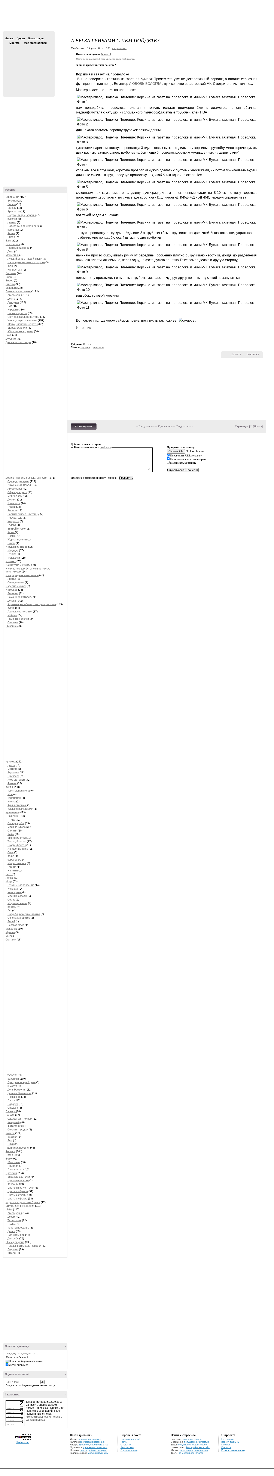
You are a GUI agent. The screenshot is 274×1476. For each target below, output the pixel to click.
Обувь (11, 1224)
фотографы (192, 1447)
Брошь (11, 204)
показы (11, 906)
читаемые (203, 1442)
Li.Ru (10, 1144)
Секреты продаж (17, 1129)
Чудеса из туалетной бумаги (23, 1202)
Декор (11, 1216)
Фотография (15, 1125)
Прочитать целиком (87, 58)
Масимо (7, 43)
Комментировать (83, 426)
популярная (186, 1450)
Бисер (11, 236)
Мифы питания (16, 863)
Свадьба (12, 1107)
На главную (227, 1439)
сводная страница (191, 1439)
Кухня (11, 607)
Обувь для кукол (17, 492)
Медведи (12, 550)
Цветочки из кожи (18, 1180)
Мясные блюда (16, 827)
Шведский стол (16, 837)
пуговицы (13, 229)
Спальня (12, 622)
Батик (9, 240)
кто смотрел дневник (38, 1416)
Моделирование (17, 903)
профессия (98, 1442)
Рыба (10, 834)
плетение (98, 347)
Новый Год (14, 1096)
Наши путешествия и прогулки (26, 262)
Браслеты (13, 211)
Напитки (12, 870)
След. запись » (184, 426)
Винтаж (10, 284)
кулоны (11, 222)
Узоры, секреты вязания (22, 320)
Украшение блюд (17, 848)
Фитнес (11, 783)
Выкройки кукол (16, 528)
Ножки (11, 543)
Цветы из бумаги (17, 1191)
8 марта (12, 1086)
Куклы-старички (17, 805)
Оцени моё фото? (130, 1439)
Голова (11, 525)
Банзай (12, 207)
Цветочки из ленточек (20, 1187)
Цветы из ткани (16, 1194)
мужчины (103, 1453)
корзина (85, 347)
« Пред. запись (145, 426)
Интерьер (12, 589)
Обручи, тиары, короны (21, 215)
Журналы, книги (17, 539)
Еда (9, 306)
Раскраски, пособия (18, 1147)
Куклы (9, 787)
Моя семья (12, 255)
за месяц (184, 1453)
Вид (238, 4)
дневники (84, 1444)
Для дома (13, 302)
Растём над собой (18, 247)
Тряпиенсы (14, 797)
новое (203, 1444)
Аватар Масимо (28, 68)
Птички (11, 554)
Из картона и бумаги (18, 565)
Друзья (21, 38)
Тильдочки (13, 557)
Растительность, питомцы (23, 514)
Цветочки (11, 1173)
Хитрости (13, 521)
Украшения (12, 197)
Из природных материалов (22, 575)
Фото (9, 1158)
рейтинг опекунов (97, 1450)
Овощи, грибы (15, 823)
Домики (11, 499)
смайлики (105, 447)
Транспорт (13, 503)
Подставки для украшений (23, 226)
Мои (10, 794)
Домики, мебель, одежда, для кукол (27, 477)
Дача (9, 335)
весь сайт (204, 1447)
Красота (11, 761)
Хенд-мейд (14, 1122)
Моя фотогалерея (35, 42)
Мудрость (11, 928)
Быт (9, 1140)
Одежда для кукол (18, 481)
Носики (11, 535)
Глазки (11, 506)
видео (27, 1353)
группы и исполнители (95, 1447)
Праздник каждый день (21, 1082)
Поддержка (233, 4)
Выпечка (12, 816)
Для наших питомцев (18, 342)
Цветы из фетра (17, 1198)
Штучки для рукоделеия (20, 1205)
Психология (13, 244)
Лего (9, 874)
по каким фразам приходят (44, 1418)
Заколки (12, 1136)
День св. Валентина (19, 1093)
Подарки (12, 1104)
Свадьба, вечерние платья (23, 914)
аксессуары (14, 892)
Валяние (11, 273)
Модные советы (17, 896)
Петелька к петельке (18, 291)
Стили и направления (20, 885)
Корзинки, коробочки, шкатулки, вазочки (31, 604)
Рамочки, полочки (18, 618)
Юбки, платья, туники (20, 331)
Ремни (11, 233)
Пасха (11, 1100)
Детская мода (15, 925)
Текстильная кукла (18, 790)
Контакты (226, 1447)
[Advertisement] (137, 19)
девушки (93, 1453)
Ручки (11, 532)
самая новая (201, 1450)
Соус (10, 852)
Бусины (12, 200)
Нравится (236, 354)
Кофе (10, 856)
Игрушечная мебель (19, 485)
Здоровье (13, 772)
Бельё (11, 921)
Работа (10, 1115)
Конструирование (18, 1227)
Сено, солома (15, 582)
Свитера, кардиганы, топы (23, 316)
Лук (9, 910)
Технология (14, 1220)
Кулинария (12, 812)
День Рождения (16, 1089)
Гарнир (11, 866)
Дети (10, 251)
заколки (12, 218)
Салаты (12, 830)
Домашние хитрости (19, 597)
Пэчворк (11, 1111)
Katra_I (106, 54)
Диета (11, 765)
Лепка (9, 877)
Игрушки (12, 309)
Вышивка (11, 287)
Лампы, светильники (19, 611)
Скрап (9, 1155)
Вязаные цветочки (18, 1176)
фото (35, 1353)
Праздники (12, 1078)
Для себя (13, 1238)
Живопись (12, 626)
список (83, 1450)
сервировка (14, 859)
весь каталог (196, 1453)
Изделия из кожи (16, 586)
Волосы (12, 510)
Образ (11, 899)
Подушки (12, 1249)
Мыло (9, 935)
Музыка (10, 932)
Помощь (226, 1444)
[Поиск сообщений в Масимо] (24, 1361)
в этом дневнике (18, 1365)
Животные (13, 1162)
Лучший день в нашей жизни (24, 258)
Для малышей (16, 1234)
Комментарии (36, 38)
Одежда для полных (19, 1118)
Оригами (11, 939)
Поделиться (252, 354)
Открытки (11, 1075)
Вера (9, 276)
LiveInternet (22, 1442)
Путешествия (14, 269)
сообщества (97, 1444)
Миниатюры (14, 495)
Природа (12, 1165)
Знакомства (127, 1447)
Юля (10, 266)
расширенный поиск (90, 1439)
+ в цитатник (119, 48)
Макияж (12, 768)
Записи (9, 38)
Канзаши (12, 1184)
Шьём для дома (15, 1242)
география (86, 1442)
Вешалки (12, 593)
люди (9, 1353)
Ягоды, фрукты (16, 845)
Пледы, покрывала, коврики (24, 1245)
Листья (11, 578)
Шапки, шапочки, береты (22, 324)
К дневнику (165, 426)
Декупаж (11, 338)
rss (106, 1444)
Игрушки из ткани (16, 546)
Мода (9, 881)
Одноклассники (129, 1450)
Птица (11, 819)
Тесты (124, 1442)
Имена (11, 801)
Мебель (12, 615)
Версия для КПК (230, 1442)
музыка (17, 1353)
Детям (11, 298)
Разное (10, 1133)
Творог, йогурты (16, 841)
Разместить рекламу (233, 1450)
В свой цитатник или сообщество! (116, 58)
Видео (9, 280)
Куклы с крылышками (20, 808)
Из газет (11, 561)
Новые (258, 426)
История (13, 888)
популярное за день (189, 1444)
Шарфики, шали (17, 327)
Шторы (11, 1253)
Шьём (9, 1209)
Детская (12, 600)
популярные (190, 1442)
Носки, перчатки (17, 313)
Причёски (13, 776)
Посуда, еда (14, 517)
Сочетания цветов (18, 917)
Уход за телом (16, 779)
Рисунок (10, 1151)
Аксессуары (14, 295)
